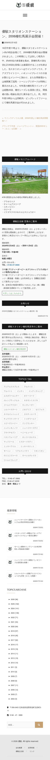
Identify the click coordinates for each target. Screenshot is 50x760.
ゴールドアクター (11, 405)
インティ (20, 391)
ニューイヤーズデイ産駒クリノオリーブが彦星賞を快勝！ (28, 561)
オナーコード (29, 395)
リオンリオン (39, 450)
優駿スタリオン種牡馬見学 (14, 349)
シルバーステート (11, 409)
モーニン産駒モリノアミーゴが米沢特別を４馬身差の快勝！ (28, 547)
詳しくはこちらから (12, 293)
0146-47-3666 (13, 264)
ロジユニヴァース (11, 455)
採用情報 (31, 747)
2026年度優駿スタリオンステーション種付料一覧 (20, 311)
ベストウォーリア (11, 437)
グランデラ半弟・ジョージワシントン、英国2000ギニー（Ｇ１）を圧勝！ (24, 127)
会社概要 (19, 747)
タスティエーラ (30, 414)
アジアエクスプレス (11, 386)
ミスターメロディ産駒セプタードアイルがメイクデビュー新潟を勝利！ (28, 534)
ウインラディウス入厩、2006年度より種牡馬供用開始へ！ (25, 119)
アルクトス (28, 386)
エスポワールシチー (11, 395)
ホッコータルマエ (29, 437)
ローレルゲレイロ (29, 455)
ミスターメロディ (26, 441)
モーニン (7, 450)
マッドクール (9, 441)
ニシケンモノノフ (11, 428)
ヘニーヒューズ (27, 432)
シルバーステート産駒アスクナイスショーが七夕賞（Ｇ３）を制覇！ (28, 574)
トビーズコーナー (11, 423)
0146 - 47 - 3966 (15, 715)
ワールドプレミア (11, 460)
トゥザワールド (30, 418)
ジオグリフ (26, 409)
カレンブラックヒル (11, 400)
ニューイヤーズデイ (30, 428)
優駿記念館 (20, 751)
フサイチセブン (10, 432)
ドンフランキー (28, 423)
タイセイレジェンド (11, 414)
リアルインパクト (22, 450)
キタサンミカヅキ (31, 400)
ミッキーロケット (27, 446)
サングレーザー (28, 405)
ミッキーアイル (10, 446)
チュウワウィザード (11, 418)
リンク (32, 751)
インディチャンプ (36, 391)
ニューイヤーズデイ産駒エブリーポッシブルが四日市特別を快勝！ (28, 521)
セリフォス (40, 409)
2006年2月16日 (10, 42)
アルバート (8, 391)
